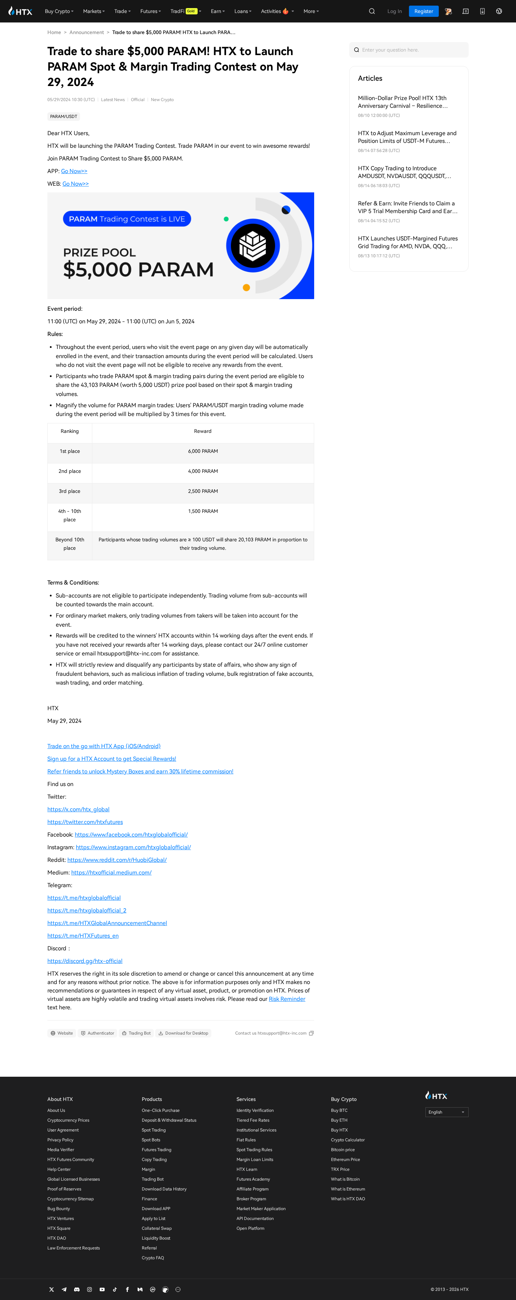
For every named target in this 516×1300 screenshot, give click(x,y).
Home (54, 32)
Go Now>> (74, 171)
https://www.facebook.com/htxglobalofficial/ (131, 834)
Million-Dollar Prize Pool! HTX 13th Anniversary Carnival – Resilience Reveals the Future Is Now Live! (402, 102)
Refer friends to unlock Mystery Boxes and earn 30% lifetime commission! (140, 771)
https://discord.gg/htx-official (85, 961)
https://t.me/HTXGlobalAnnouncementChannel (107, 923)
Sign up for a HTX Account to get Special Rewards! (111, 758)
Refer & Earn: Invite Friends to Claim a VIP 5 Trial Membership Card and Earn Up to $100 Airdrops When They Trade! (407, 207)
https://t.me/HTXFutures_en (83, 935)
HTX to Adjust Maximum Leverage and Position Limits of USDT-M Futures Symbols (407, 137)
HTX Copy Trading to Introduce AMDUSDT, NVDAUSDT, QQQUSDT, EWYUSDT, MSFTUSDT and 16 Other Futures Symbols (404, 172)
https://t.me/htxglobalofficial (84, 898)
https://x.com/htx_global (78, 809)
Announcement (87, 32)
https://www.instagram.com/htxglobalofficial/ (133, 847)
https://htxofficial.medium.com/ (111, 872)
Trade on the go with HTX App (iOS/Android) (104, 746)
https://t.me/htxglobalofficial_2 (86, 910)
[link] (63, 116)
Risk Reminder (287, 999)
